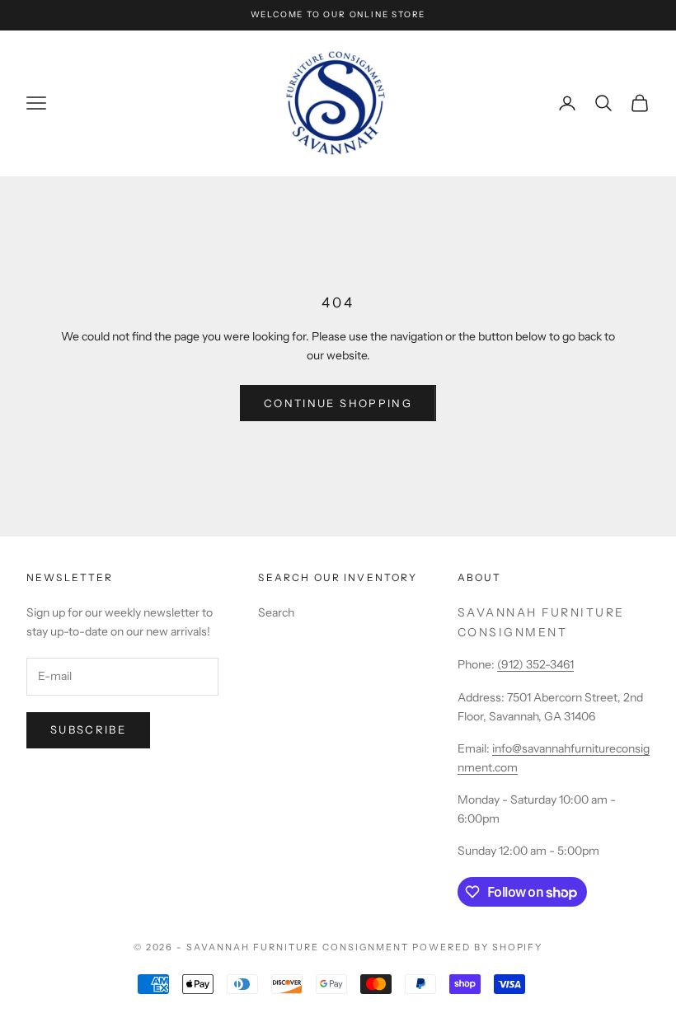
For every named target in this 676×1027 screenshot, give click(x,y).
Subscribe (88, 729)
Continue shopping (338, 403)
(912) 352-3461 (535, 664)
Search (276, 612)
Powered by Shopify (477, 947)
